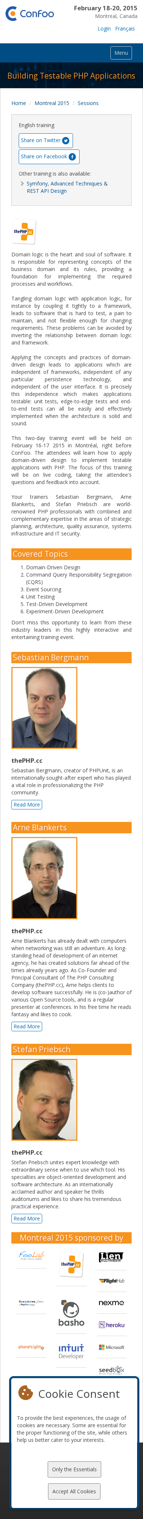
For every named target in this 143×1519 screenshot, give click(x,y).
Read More (27, 804)
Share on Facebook (44, 156)
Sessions (88, 103)
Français (125, 28)
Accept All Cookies (74, 1491)
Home (18, 103)
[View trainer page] (46, 708)
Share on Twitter (40, 140)
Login (104, 28)
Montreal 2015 (51, 103)
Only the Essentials (74, 1469)
